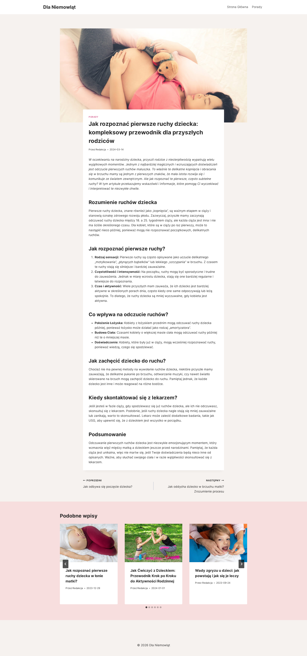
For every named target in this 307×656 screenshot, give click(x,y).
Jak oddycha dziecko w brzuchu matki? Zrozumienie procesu (196, 486)
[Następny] (241, 564)
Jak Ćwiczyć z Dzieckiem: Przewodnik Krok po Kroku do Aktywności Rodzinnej (153, 575)
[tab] (146, 607)
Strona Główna (237, 7)
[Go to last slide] (65, 564)
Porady (257, 7)
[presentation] (89, 543)
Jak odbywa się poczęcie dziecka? (107, 483)
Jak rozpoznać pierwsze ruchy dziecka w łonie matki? (86, 575)
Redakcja (101, 149)
